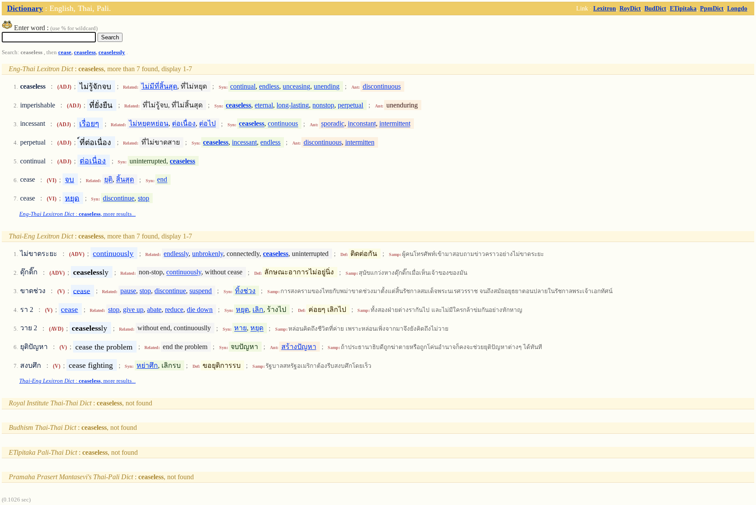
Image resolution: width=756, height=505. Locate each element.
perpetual (350, 105)
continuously (113, 253)
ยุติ (108, 179)
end (162, 179)
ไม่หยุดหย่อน (148, 124)
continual (243, 86)
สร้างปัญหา (298, 346)
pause (128, 290)
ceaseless (85, 52)
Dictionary (25, 8)
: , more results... (77, 214)
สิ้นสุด (125, 179)
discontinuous (382, 86)
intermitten (359, 142)
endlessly (176, 253)
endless (269, 86)
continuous (283, 124)
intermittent (394, 124)
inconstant (362, 124)
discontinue (118, 198)
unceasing (296, 86)
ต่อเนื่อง (184, 124)
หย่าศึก (147, 365)
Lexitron (604, 8)
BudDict (655, 8)
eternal (264, 105)
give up (133, 309)
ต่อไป (207, 124)
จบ (69, 179)
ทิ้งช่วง (245, 290)
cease (64, 52)
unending (327, 86)
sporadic (332, 124)
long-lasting (292, 105)
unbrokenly (207, 253)
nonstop (323, 105)
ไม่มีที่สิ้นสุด (159, 86)
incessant (244, 142)
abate (154, 309)
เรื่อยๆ (89, 123)
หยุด (72, 198)
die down (200, 309)
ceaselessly (111, 52)
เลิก (257, 309)
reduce (174, 309)
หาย (240, 328)
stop (143, 198)
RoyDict (630, 8)
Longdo (737, 8)
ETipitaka (683, 8)
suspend (200, 290)
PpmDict (712, 8)
